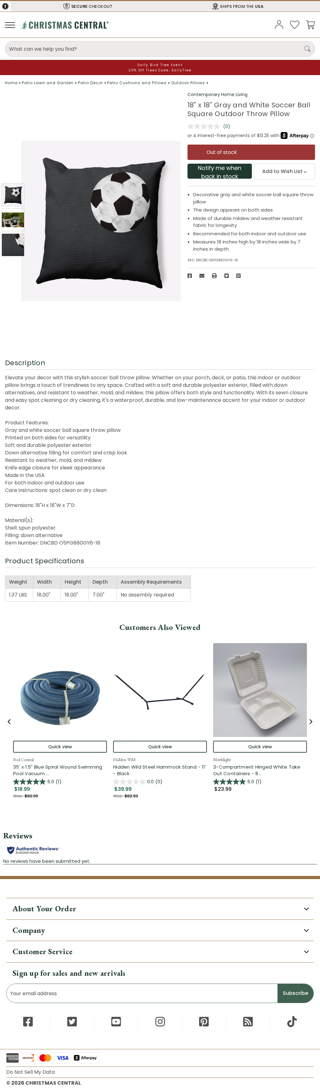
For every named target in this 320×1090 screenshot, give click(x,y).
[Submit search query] (307, 48)
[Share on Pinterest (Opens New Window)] (238, 275)
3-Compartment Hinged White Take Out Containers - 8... (260, 770)
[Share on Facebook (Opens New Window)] (190, 275)
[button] (5, 6)
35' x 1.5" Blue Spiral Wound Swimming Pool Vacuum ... (60, 770)
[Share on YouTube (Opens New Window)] (116, 1021)
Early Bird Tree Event (160, 65)
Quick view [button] (60, 747)
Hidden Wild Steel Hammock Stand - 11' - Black (159, 770)
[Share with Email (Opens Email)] (201, 275)
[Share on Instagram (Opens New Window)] (160, 1021)
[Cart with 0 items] (310, 24)
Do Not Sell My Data (30, 1072)
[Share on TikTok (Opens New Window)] (292, 1021)
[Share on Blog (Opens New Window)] (247, 1021)
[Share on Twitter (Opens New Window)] (226, 275)
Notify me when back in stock (219, 171)
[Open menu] (10, 25)
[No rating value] (205, 126)
